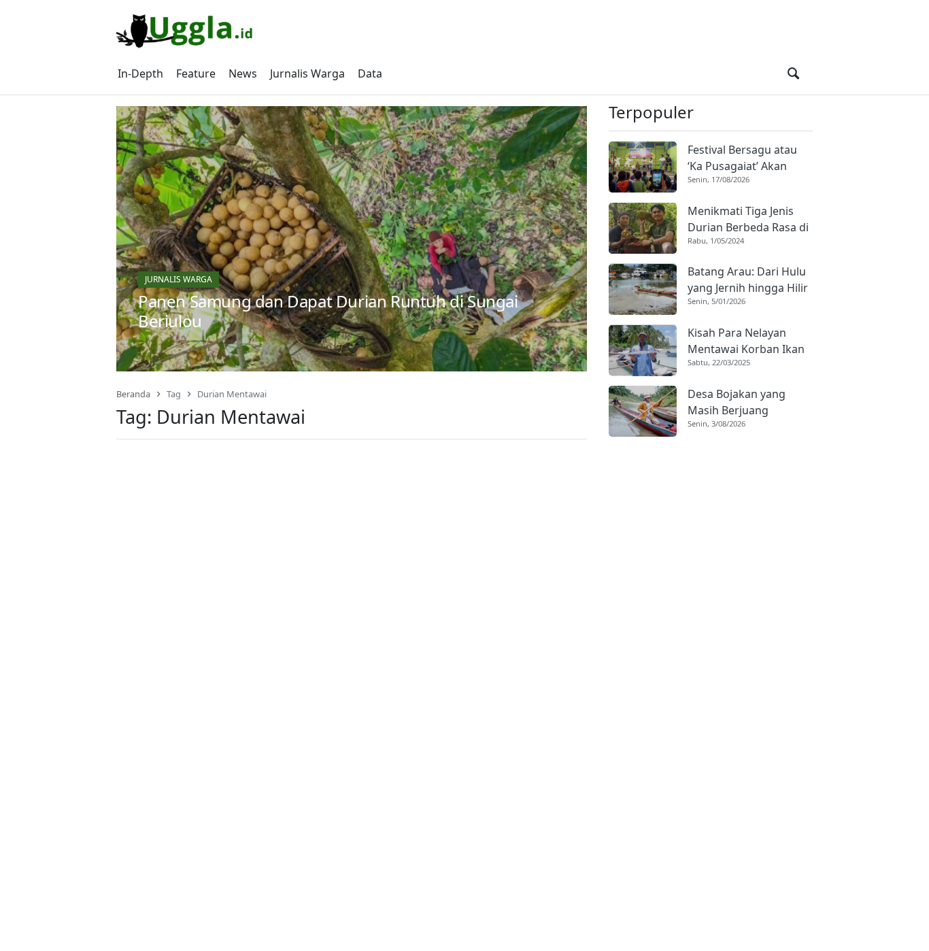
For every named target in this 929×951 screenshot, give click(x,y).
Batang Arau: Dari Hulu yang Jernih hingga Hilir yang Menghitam (748, 281)
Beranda (133, 394)
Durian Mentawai (232, 394)
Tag (174, 394)
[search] (793, 73)
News (243, 73)
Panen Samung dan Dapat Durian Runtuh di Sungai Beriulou (328, 311)
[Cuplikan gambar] (643, 167)
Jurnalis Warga (307, 73)
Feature (196, 73)
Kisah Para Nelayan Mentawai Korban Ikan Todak (746, 342)
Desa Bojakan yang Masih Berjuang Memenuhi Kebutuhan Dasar (745, 402)
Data (370, 73)
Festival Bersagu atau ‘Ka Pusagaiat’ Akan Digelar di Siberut (742, 158)
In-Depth (140, 73)
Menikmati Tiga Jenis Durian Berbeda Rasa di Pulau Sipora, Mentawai (748, 219)
